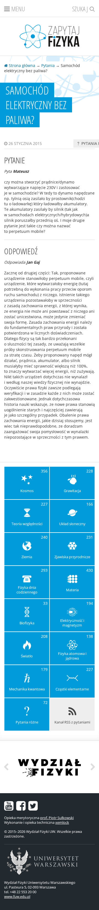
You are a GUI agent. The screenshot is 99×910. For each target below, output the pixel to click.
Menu (17, 8)
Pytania (48, 65)
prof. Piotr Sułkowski (57, 817)
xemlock (62, 822)
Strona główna (21, 65)
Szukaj (80, 8)
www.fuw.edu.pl (17, 896)
